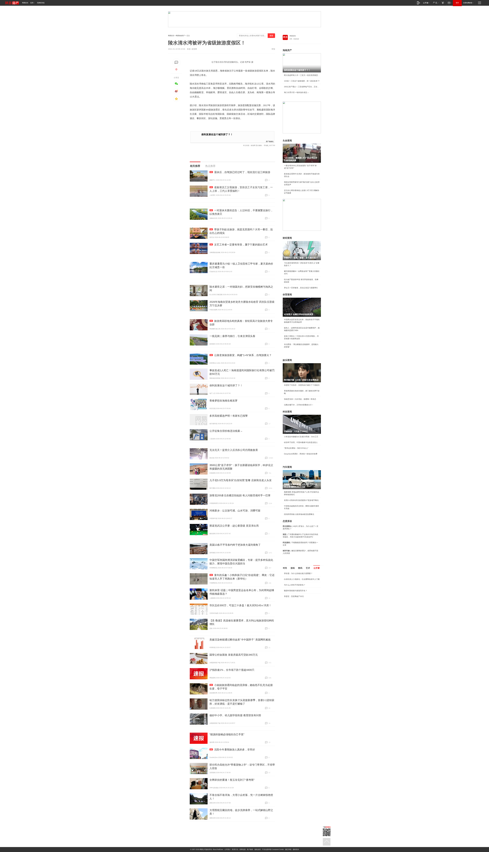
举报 (273, 49)
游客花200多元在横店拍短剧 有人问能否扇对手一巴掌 (239, 495)
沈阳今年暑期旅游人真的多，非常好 (234, 749)
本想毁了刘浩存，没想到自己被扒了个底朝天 (302, 385)
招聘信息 (243, 849)
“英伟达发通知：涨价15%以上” (296, 448)
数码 (300, 568)
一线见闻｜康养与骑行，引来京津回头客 (232, 336)
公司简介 (228, 849)
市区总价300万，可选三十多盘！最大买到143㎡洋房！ (240, 605)
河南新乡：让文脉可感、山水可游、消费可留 (234, 510)
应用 (31, 3)
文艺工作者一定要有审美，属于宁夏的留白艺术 (241, 244)
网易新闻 (293, 36)
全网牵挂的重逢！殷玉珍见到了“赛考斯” (232, 779)
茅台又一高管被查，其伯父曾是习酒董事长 (301, 288)
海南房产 (287, 50)
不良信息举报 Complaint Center (273, 849)
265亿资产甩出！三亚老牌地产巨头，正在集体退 (302, 87)
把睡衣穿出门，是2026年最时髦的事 (298, 602)
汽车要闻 (287, 467)
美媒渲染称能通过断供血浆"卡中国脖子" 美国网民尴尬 (240, 639)
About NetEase (218, 849)
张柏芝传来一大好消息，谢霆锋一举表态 (300, 399)
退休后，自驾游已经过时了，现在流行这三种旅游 (242, 172)
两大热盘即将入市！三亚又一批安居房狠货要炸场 (302, 75)
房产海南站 (270, 141)
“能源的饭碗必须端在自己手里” (226, 734)
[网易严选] (435, 2)
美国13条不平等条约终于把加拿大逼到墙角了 (235, 544)
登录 (457, 3)
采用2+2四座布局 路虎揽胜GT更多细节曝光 (301, 500)
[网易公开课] (426, 2)
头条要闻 (287, 140)
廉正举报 (288, 849)
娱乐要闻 (287, 360)
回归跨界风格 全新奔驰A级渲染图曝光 (299, 514)
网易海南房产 (180, 36)
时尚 (285, 568)
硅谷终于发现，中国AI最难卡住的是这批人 (301, 442)
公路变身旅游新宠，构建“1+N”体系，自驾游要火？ (243, 355)
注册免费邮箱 (467, 3)
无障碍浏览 (41, 3)
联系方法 (235, 849)
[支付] (443, 2)
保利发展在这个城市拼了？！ (217, 134)
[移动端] (418, 2)
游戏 (293, 568)
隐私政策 (258, 849)
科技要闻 (287, 411)
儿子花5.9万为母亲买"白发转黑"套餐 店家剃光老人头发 (240, 480)
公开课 (317, 568)
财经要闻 (287, 238)
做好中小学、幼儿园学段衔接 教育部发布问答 (235, 715)
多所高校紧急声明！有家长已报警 (228, 415)
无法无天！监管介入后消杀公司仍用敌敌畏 (233, 450)
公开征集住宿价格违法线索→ (226, 430)
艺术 (308, 568)
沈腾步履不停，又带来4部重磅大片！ (299, 405)
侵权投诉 (296, 849)
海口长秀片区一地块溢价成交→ (296, 92)
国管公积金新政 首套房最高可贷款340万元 (233, 654)
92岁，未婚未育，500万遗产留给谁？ (299, 608)
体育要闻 (287, 294)
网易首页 (25, 3)
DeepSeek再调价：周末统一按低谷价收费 (300, 454)
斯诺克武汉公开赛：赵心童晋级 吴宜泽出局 (234, 525)
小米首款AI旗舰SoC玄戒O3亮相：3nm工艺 (301, 437)
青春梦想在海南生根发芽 (223, 400)
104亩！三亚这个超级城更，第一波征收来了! (302, 81)
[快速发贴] (176, 62)
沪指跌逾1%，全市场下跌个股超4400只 (231, 669)
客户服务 (250, 849)
